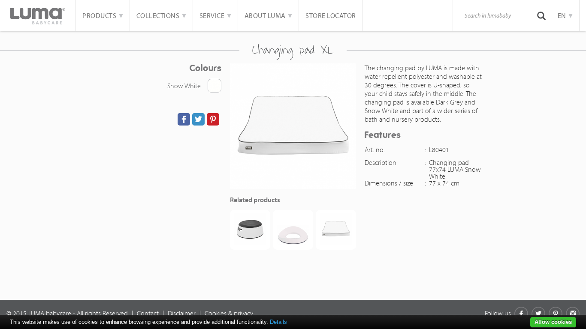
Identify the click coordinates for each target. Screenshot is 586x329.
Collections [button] (158, 15)
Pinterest (555, 313)
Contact (148, 313)
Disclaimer (182, 313)
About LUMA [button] (266, 15)
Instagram (573, 313)
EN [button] (563, 15)
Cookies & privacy (229, 313)
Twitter (538, 313)
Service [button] (212, 15)
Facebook (521, 313)
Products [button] (100, 15)
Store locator (330, 15)
